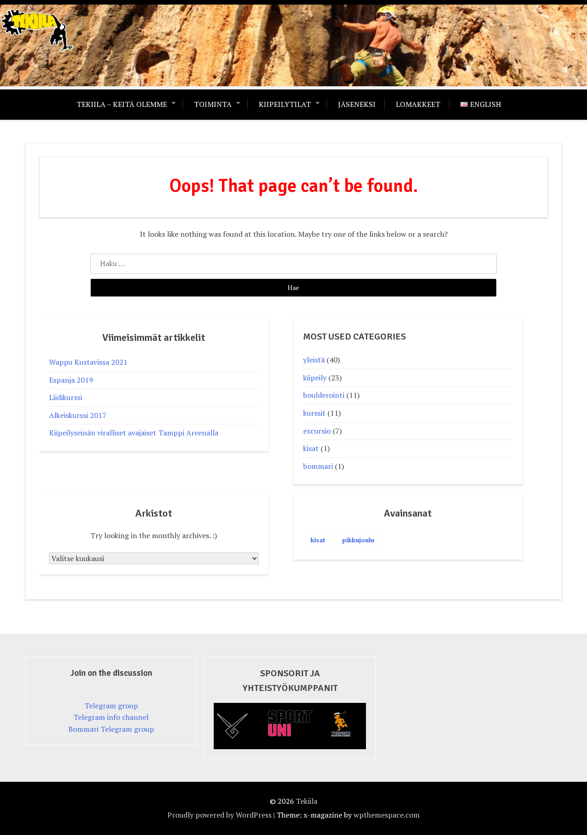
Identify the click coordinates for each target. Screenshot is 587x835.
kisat (311, 448)
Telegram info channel (111, 717)
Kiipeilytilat (285, 104)
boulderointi (323, 395)
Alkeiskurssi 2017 (77, 415)
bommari (318, 466)
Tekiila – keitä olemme (122, 104)
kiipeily (315, 378)
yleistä (314, 360)
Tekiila (306, 801)
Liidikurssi (65, 397)
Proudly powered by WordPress (219, 815)
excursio (317, 431)
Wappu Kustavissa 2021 (88, 362)
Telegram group (111, 706)
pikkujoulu (358, 539)
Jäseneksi (357, 104)
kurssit (314, 413)
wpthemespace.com (387, 815)
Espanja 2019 (71, 380)
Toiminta (213, 104)
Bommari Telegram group (111, 729)
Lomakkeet (418, 104)
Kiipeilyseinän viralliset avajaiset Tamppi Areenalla (133, 433)
